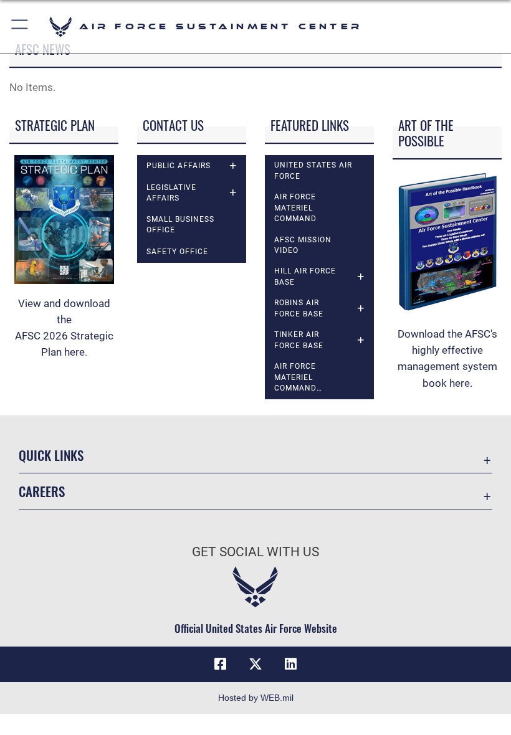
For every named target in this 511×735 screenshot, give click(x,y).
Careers (42, 491)
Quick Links (51, 455)
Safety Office (177, 251)
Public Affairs (178, 165)
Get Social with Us (255, 551)
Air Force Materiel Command (295, 207)
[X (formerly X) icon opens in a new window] (255, 664)
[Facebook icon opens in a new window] (220, 664)
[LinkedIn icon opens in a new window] (290, 664)
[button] (20, 26)
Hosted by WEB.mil (256, 698)
